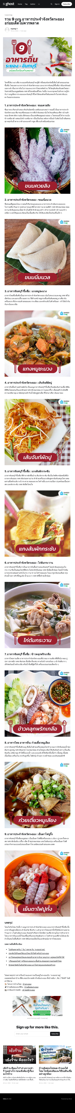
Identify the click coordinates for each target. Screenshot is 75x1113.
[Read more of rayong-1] (7, 29)
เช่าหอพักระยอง (28, 990)
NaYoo (5, 1099)
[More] (39, 4)
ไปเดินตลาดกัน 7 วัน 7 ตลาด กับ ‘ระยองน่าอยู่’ (27, 949)
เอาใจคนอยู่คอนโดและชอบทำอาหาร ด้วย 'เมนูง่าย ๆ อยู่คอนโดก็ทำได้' (36, 957)
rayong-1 (14, 29)
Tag (26, 4)
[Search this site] (51, 4)
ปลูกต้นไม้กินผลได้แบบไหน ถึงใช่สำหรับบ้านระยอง (29, 953)
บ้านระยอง (27, 984)
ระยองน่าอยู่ (8, 15)
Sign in (57, 4)
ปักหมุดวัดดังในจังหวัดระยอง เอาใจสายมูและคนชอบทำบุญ (32, 965)
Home (20, 4)
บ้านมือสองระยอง (31, 987)
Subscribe (66, 4)
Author (32, 4)
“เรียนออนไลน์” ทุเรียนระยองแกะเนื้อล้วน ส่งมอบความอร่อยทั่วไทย (35, 961)
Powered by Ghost (66, 1099)
